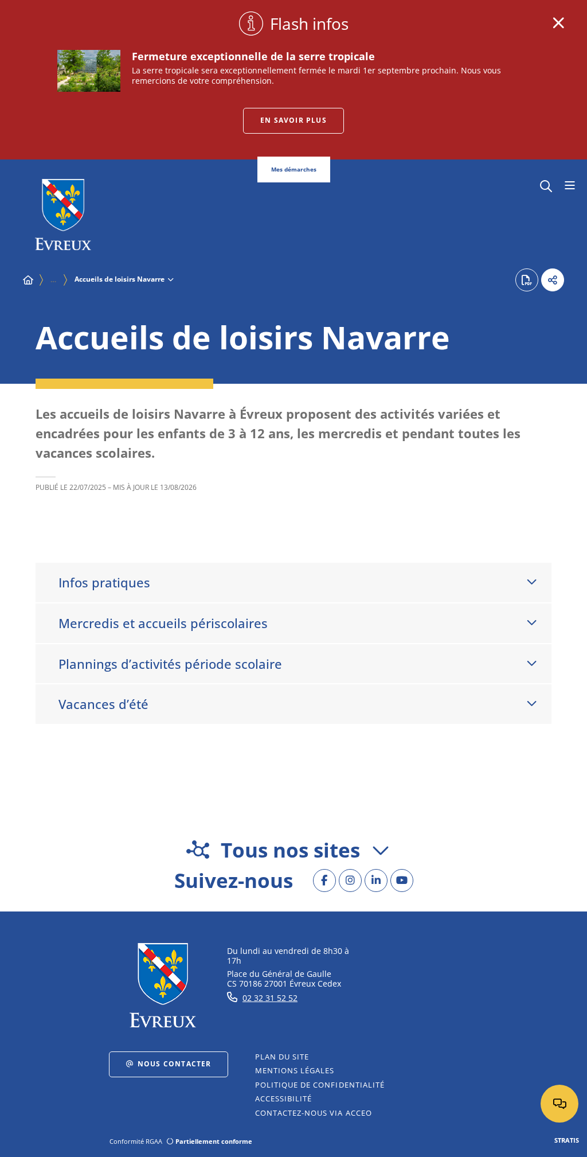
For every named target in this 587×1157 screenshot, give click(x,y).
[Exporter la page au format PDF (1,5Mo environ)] (526, 279)
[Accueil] (28, 280)
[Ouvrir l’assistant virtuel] (559, 1104)
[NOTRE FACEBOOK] (324, 880)
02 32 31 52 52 (270, 997)
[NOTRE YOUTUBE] (401, 880)
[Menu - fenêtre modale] (569, 186)
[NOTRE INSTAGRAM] (350, 880)
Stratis (566, 1140)
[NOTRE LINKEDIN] (376, 880)
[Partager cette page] (552, 279)
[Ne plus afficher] (558, 22)
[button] (546, 185)
